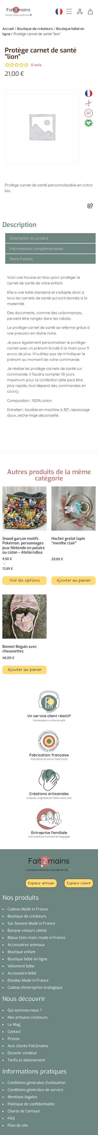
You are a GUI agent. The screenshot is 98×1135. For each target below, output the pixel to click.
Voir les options (25, 580)
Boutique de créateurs (35, 28)
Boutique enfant (21, 951)
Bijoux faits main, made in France (36, 937)
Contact (14, 1031)
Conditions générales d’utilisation (36, 1082)
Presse (14, 1038)
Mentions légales (22, 1096)
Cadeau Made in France (28, 909)
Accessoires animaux (26, 944)
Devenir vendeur (22, 1052)
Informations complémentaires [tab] (36, 248)
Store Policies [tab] (21, 258)
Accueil (8, 28)
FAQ (11, 1118)
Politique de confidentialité (31, 1104)
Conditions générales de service (35, 1089)
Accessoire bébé (22, 973)
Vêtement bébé (21, 966)
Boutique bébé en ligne (27, 958)
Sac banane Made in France (31, 923)
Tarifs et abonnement (26, 1060)
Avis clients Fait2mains (28, 1045)
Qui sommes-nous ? (25, 1010)
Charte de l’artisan (24, 1111)
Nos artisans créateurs (28, 1017)
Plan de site (18, 1125)
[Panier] (90, 11)
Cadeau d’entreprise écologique (35, 987)
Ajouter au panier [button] (74, 580)
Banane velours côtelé (27, 930)
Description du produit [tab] (29, 238)
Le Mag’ (14, 1024)
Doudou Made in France (28, 980)
